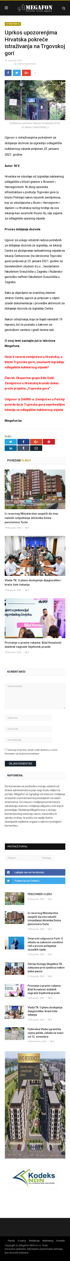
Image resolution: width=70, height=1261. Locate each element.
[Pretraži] (63, 8)
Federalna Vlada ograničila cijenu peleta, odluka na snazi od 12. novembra (45, 1033)
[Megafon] (35, 7)
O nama (22, 1240)
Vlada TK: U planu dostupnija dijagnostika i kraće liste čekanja (45, 1011)
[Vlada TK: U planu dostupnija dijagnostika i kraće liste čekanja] (35, 556)
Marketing (48, 1240)
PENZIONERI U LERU (40, 894)
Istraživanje (12, 24)
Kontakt (60, 1240)
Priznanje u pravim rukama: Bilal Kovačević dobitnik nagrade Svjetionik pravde (44, 989)
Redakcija (34, 1240)
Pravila (11, 1240)
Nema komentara (27, 64)
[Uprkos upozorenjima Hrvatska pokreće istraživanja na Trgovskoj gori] (35, 100)
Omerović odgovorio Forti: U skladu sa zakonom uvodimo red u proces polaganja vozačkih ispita (45, 944)
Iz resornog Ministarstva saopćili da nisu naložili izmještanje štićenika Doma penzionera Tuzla (31, 518)
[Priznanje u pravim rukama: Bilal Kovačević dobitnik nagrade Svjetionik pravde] (35, 618)
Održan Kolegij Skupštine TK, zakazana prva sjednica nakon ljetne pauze (46, 968)
